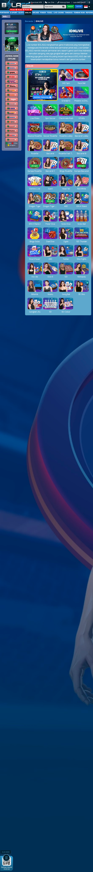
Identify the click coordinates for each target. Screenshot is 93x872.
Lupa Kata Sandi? (79, 2)
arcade (35, 13)
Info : (5, 16)
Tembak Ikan (79, 13)
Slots (21, 13)
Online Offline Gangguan (12, 144)
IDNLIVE (28, 13)
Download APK (36, 2)
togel (49, 13)
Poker (43, 13)
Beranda (29, 21)
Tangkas (69, 13)
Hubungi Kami (64, 2)
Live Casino (59, 13)
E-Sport (13, 13)
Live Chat (50, 2)
